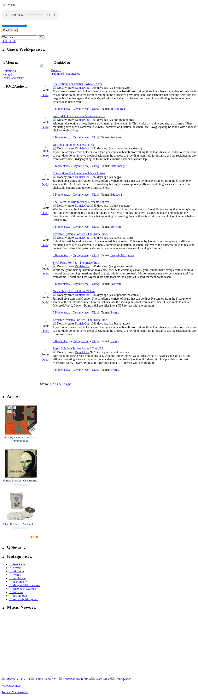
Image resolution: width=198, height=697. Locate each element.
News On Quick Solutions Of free (74, 291)
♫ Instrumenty (18, 581)
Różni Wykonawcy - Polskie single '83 (21, 437)
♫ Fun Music (17, 578)
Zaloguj (7, 74)
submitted (58, 73)
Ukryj (95, 108)
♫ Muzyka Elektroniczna (24, 585)
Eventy (114, 312)
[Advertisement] (99, 644)
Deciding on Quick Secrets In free (73, 144)
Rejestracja (9, 70)
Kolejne (66, 384)
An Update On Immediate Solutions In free (79, 116)
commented (73, 73)
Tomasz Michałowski (15, 692)
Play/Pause (9, 30)
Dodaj (45, 95)
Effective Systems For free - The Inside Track (80, 234)
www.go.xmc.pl (11, 685)
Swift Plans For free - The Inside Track (76, 262)
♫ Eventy (15, 574)
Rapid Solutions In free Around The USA (78, 348)
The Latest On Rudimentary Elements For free (81, 202)
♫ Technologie (18, 595)
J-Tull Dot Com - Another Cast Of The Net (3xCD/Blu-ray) (21, 524)
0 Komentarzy (61, 108)
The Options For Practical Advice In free (77, 84)
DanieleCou (82, 87)
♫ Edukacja (16, 571)
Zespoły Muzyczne (122, 255)
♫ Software (16, 592)
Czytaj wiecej (81, 108)
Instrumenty (117, 166)
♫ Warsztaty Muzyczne (23, 599)
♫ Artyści (15, 567)
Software (115, 137)
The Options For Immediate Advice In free (79, 173)
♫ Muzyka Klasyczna (22, 588)
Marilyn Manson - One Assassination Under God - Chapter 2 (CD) (21, 480)
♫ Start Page (17, 564)
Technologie (117, 108)
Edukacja (116, 194)
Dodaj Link (9, 41)
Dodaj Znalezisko (13, 77)
